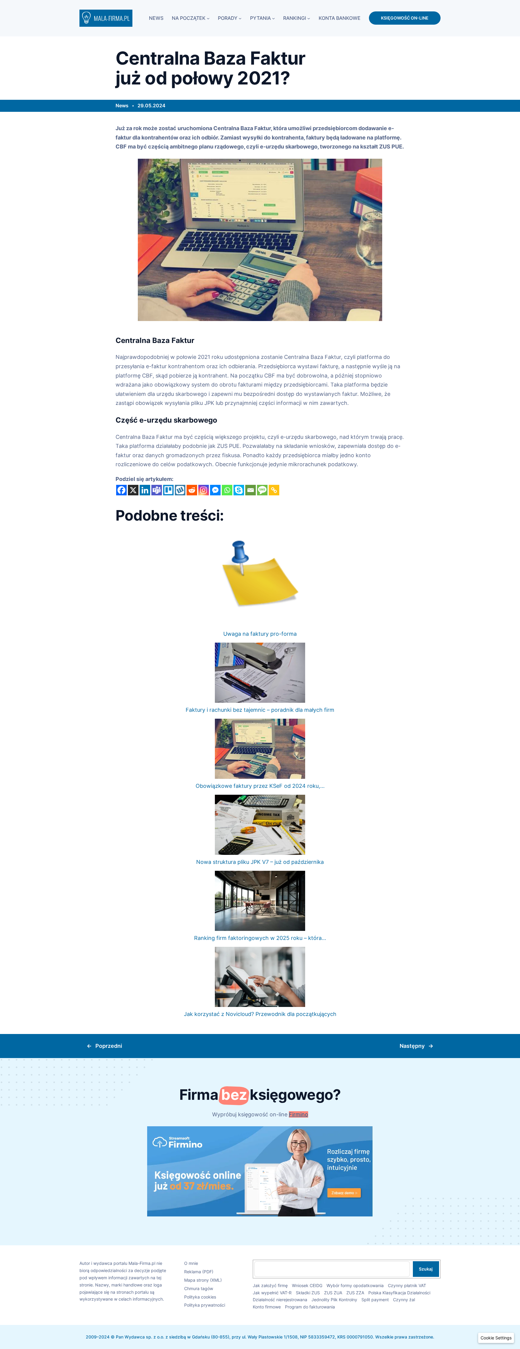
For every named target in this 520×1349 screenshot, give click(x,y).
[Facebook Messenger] (215, 490)
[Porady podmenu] (240, 18)
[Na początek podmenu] (208, 18)
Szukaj (426, 1268)
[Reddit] (192, 490)
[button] (496, 1338)
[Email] (250, 490)
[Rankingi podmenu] (308, 18)
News (122, 105)
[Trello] (168, 490)
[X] (133, 490)
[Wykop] (180, 490)
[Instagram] (203, 490)
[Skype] (239, 490)
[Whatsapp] (227, 490)
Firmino (298, 1114)
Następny (412, 1046)
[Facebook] (121, 490)
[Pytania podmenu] (273, 18)
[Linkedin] (145, 490)
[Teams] (156, 490)
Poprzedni (108, 1046)
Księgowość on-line (405, 17)
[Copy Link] (274, 490)
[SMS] (262, 490)
